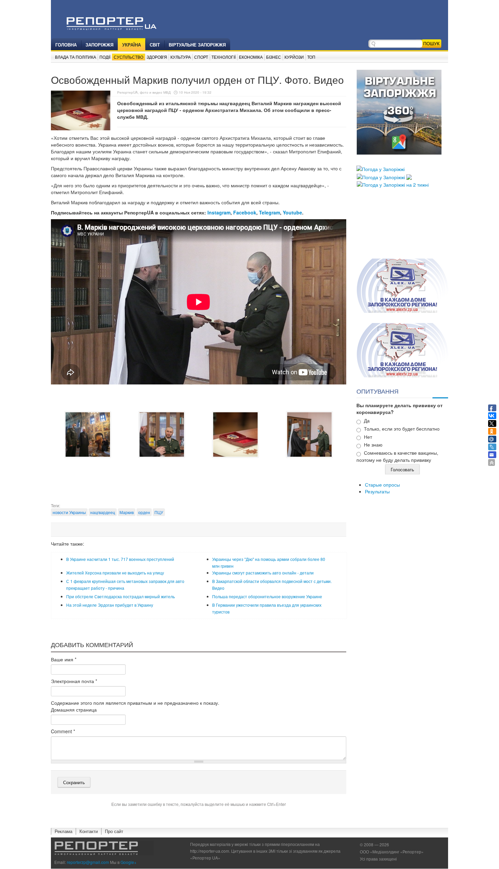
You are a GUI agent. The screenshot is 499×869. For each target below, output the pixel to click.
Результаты (377, 491)
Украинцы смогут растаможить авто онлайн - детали (263, 572)
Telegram (269, 212)
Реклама (63, 831)
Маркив (126, 512)
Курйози (294, 57)
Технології (223, 57)
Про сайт (114, 831)
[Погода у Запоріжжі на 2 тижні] (393, 184)
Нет (368, 436)
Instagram (218, 212)
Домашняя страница (74, 709)
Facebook (244, 212)
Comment (63, 731)
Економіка (251, 57)
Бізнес (273, 57)
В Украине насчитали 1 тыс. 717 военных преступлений (120, 559)
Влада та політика (75, 57)
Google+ (128, 862)
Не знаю (373, 444)
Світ (155, 44)
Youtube (292, 212)
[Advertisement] (198, 485)
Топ (311, 57)
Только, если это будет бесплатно (402, 428)
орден (144, 512)
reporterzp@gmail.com (88, 862)
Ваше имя (63, 659)
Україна (131, 44)
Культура (180, 57)
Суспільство (128, 57)
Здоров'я (157, 57)
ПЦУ (158, 512)
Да (367, 420)
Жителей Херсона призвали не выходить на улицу (115, 572)
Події (104, 57)
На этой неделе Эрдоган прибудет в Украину (109, 605)
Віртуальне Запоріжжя (197, 44)
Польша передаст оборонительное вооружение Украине (267, 596)
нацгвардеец (102, 512)
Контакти (88, 831)
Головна (66, 44)
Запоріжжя (99, 44)
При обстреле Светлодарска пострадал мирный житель (120, 596)
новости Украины (69, 512)
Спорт (201, 57)
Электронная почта (74, 681)
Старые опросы (382, 484)
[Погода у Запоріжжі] (380, 168)
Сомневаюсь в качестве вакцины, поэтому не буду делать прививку (397, 456)
